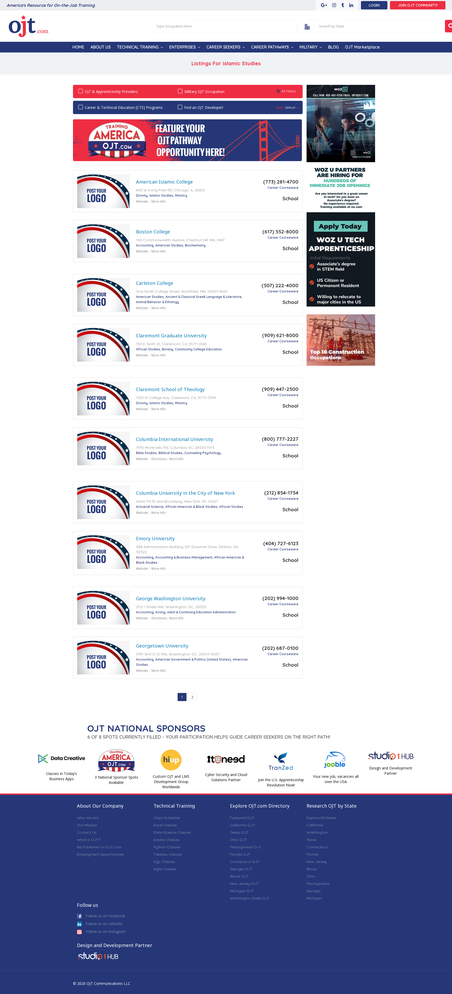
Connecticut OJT (244, 861)
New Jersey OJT (244, 883)
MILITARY (308, 47)
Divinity (142, 195)
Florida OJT (240, 854)
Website (142, 201)
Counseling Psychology (202, 453)
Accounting (145, 245)
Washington (317, 832)
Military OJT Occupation (204, 91)
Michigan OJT (242, 891)
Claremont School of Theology (170, 389)
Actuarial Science (149, 507)
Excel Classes (165, 825)
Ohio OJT (238, 839)
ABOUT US (101, 47)
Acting (160, 612)
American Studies (169, 245)
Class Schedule (167, 817)
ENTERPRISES (182, 47)
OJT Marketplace (362, 47)
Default (290, 107)
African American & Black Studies (191, 507)
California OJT (242, 825)
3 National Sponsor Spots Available (116, 780)
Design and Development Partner (390, 771)
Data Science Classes (172, 832)
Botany (167, 349)
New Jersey (317, 861)
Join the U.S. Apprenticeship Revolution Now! (281, 782)
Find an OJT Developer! (203, 107)
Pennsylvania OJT (245, 847)
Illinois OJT (239, 876)
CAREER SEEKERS (223, 47)
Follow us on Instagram (105, 931)
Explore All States (321, 817)
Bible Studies (146, 453)
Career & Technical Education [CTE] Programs (124, 107)
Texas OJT (239, 832)
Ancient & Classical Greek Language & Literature (203, 297)
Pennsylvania (318, 883)
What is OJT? (88, 839)
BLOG (333, 47)
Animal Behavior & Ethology (157, 302)
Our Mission (87, 825)
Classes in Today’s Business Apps (61, 776)
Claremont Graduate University (171, 335)
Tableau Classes (168, 854)
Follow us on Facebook (104, 915)
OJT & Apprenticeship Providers (111, 91)
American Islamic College (164, 182)
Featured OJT (242, 817)
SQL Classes (164, 861)
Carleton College (154, 283)
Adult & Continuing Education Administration (201, 612)
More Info (158, 201)
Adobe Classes (166, 839)
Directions (159, 459)
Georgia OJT (241, 869)
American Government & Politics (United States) (193, 659)
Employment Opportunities (100, 854)
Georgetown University (162, 646)
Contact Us (87, 832)
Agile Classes (165, 869)
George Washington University (170, 598)
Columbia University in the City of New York (185, 493)
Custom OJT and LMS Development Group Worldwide (171, 781)
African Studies (148, 349)
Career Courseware (283, 188)
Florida (313, 854)
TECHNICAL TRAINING (138, 47)
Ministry (181, 195)
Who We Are (88, 817)
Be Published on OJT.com (99, 847)
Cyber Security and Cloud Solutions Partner (226, 777)
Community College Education (198, 349)
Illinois (312, 869)
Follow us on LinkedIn (103, 923)
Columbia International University (174, 439)
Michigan (314, 898)
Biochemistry (195, 245)
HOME (78, 47)
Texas (312, 839)
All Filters (288, 91)
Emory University (155, 538)
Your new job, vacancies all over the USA (336, 779)
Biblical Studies (171, 453)
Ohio (311, 876)
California (315, 825)
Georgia (313, 891)
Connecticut (317, 847)
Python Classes (167, 847)
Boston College (153, 231)
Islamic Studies (161, 195)
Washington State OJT (250, 898)
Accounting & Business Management (183, 557)
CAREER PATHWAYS (270, 47)
